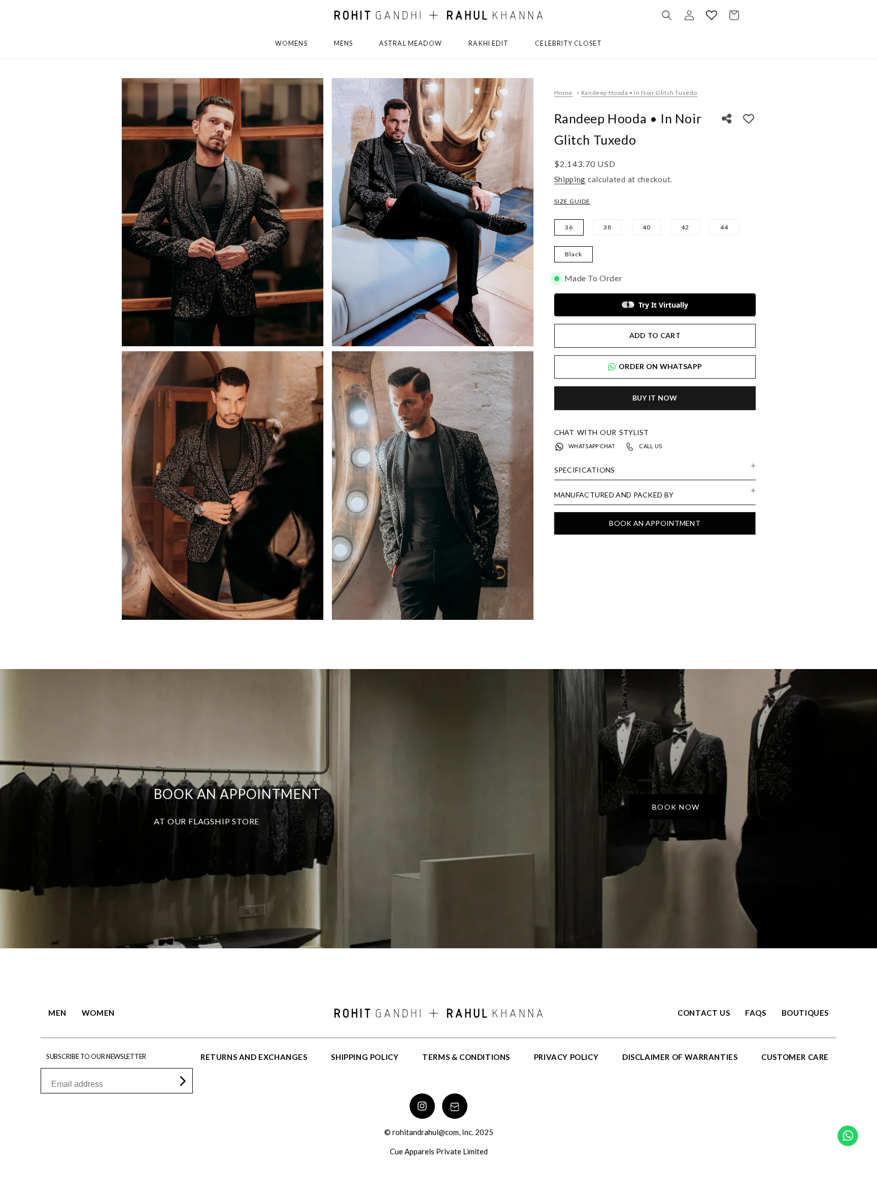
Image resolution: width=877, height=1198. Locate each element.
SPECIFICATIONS (584, 469)
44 (724, 227)
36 (569, 227)
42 (685, 227)
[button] (667, 15)
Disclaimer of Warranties (679, 1056)
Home (563, 92)
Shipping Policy (364, 1056)
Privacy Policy (566, 1056)
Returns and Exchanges (254, 1056)
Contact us (704, 1012)
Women (98, 1012)
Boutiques (805, 1012)
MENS (343, 43)
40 (647, 227)
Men (57, 1012)
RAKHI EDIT (488, 43)
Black (573, 254)
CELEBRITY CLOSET (568, 43)
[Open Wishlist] (711, 15)
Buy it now (655, 397)
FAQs (755, 1012)
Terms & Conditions (466, 1056)
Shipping (570, 179)
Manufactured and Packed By (614, 494)
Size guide (572, 201)
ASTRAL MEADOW (410, 43)
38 (607, 227)
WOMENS (291, 43)
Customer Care (795, 1056)
